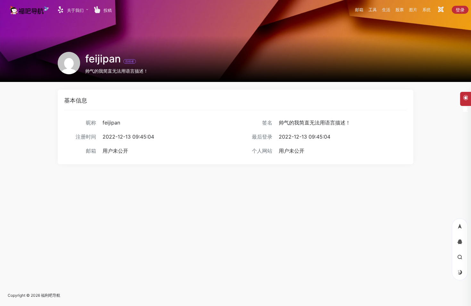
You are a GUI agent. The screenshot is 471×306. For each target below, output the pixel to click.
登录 (460, 9)
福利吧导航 (50, 295)
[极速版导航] (440, 10)
